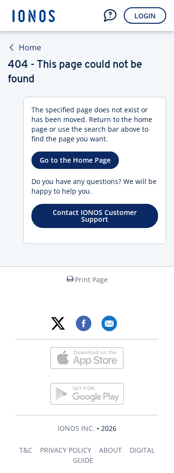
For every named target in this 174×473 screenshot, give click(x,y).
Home (30, 47)
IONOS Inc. (76, 428)
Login (145, 15)
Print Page (91, 279)
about (110, 450)
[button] (110, 15)
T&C (25, 450)
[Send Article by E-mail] (109, 323)
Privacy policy (65, 450)
